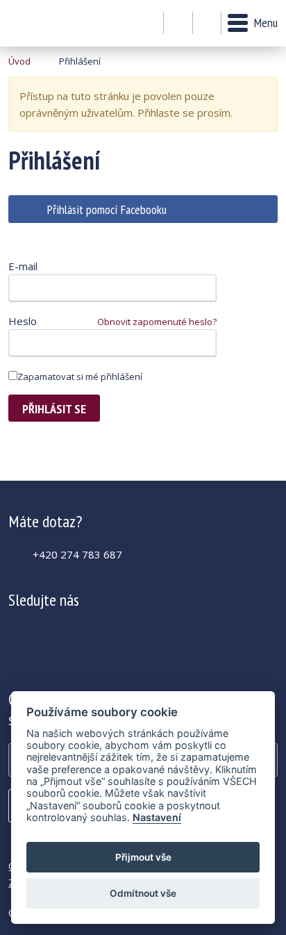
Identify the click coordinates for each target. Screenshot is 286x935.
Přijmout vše (143, 857)
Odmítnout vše (143, 893)
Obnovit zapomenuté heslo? (157, 321)
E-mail (22, 266)
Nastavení (157, 817)
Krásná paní (46, 23)
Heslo (22, 321)
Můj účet (178, 24)
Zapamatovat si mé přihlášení (79, 376)
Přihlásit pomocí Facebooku (107, 209)
